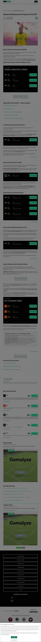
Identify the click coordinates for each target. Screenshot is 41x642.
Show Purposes (14, 640)
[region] (20, 632)
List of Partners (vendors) (5, 634)
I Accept (14, 637)
